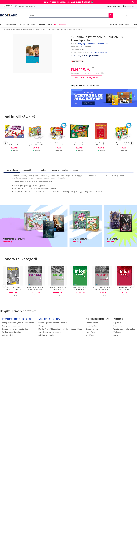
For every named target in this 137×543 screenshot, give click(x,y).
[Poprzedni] (4, 286)
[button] (111, 15)
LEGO (115, 335)
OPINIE (43, 170)
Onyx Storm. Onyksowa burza (49, 332)
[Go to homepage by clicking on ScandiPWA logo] (8, 15)
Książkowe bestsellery (49, 318)
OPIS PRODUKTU (12, 170)
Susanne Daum (102, 44)
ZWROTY (76, 170)
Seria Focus (117, 326)
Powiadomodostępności (86, 78)
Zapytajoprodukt (91, 56)
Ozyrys (41, 326)
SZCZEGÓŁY (27, 170)
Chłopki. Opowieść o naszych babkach (52, 323)
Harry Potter (91, 332)
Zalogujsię (129, 6)
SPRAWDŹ (6, 242)
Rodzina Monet (92, 323)
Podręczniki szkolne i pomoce (16, 318)
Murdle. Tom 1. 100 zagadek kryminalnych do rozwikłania (60, 329)
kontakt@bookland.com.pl (26, 6)
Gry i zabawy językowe (98, 53)
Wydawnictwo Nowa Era (11, 332)
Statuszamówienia (113, 6)
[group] (14, 143)
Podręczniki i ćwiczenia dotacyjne (15, 329)
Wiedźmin (90, 335)
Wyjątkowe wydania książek (124, 329)
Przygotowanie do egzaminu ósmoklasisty (18, 323)
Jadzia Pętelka (91, 326)
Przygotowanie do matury (12, 326)
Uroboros (117, 332)
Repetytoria (117, 323)
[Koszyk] (125, 15)
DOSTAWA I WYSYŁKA (60, 170)
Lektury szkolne (8, 335)
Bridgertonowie (92, 329)
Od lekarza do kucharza (47, 335)
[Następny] (132, 286)
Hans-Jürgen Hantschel (86, 44)
